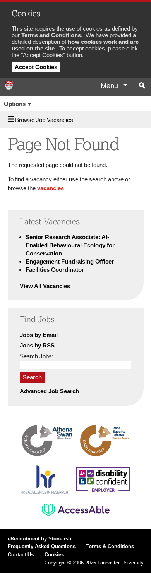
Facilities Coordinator (55, 269)
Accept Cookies (36, 67)
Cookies (54, 554)
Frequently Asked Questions (42, 546)
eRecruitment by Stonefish (39, 539)
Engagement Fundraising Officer (70, 261)
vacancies (50, 188)
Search (32, 377)
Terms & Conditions (110, 546)
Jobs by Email (39, 335)
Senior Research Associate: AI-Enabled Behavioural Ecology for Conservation (70, 245)
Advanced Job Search (49, 391)
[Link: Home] (8, 86)
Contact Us (21, 554)
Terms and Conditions (51, 35)
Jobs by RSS (37, 345)
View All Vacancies (45, 286)
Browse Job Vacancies (44, 119)
